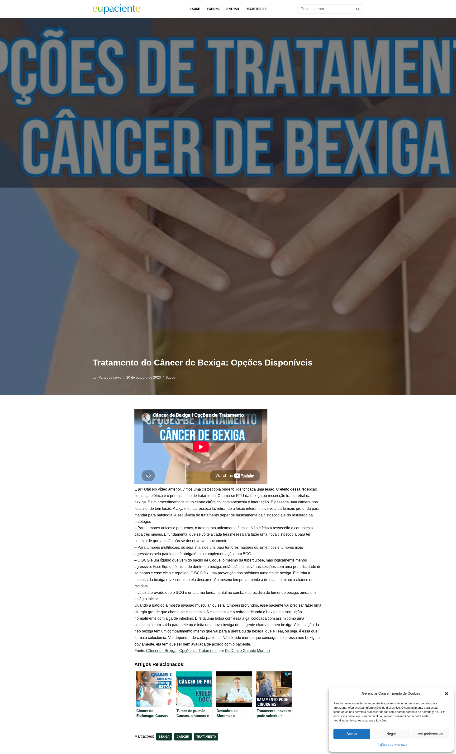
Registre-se (256, 9)
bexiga (164, 736)
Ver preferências (430, 734)
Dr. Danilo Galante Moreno (247, 651)
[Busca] (358, 9)
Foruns (213, 9)
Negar (391, 734)
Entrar (232, 9)
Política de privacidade (392, 744)
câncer (183, 736)
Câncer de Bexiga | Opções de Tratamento (182, 651)
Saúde (195, 9)
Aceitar (352, 734)
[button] (446, 693)
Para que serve (110, 377)
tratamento (206, 736)
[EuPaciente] (116, 9)
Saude (170, 377)
